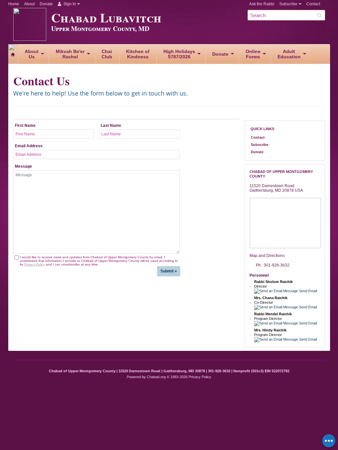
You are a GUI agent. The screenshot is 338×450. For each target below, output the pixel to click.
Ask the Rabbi (261, 4)
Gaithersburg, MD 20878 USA (276, 190)
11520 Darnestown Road (272, 185)
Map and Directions (267, 255)
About (29, 4)
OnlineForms (253, 54)
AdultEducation (289, 54)
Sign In (69, 4)
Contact (313, 4)
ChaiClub (107, 54)
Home (13, 4)
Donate (46, 4)
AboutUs (32, 54)
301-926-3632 (276, 265)
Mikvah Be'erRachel (70, 54)
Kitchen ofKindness (138, 54)
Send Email (307, 291)
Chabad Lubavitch (106, 20)
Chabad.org (156, 377)
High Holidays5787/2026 (179, 54)
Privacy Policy (34, 264)
